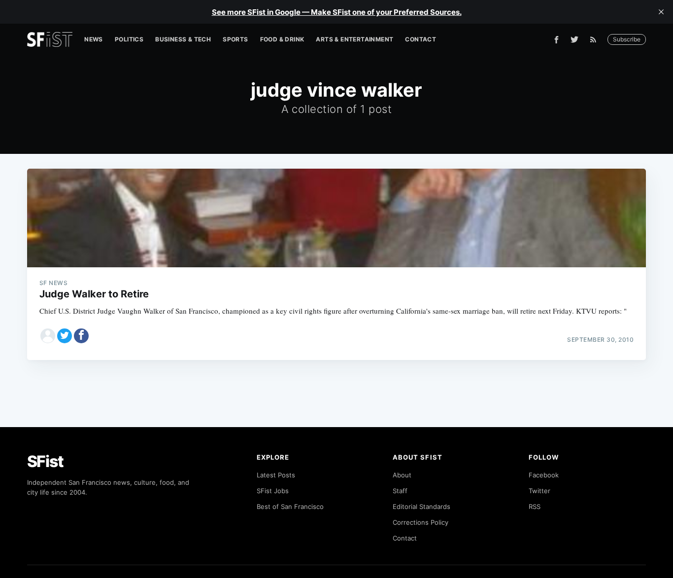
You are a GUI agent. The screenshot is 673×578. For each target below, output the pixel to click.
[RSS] (595, 39)
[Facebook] (556, 39)
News (93, 39)
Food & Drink (282, 39)
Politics (129, 39)
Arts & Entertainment (354, 39)
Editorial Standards (421, 506)
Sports (235, 39)
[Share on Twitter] (64, 335)
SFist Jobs (273, 491)
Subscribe (626, 39)
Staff (400, 491)
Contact (420, 39)
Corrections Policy (420, 522)
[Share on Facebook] (81, 335)
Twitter (539, 491)
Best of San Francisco (290, 506)
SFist (45, 461)
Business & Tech (183, 39)
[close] (661, 12)
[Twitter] (574, 39)
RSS (534, 506)
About (402, 475)
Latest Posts (276, 475)
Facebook (544, 475)
